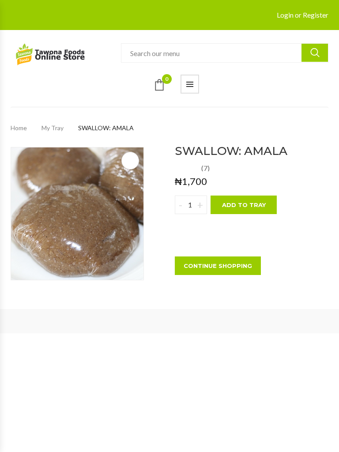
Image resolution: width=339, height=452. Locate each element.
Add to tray (244, 204)
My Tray (52, 128)
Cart (166, 80)
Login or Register (302, 15)
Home (19, 128)
